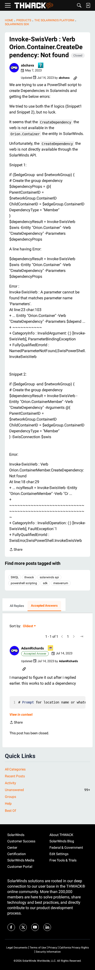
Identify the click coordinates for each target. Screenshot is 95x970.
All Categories (15, 769)
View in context (21, 714)
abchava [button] (27, 65)
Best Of (10, 811)
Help (8, 803)
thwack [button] (29, 577)
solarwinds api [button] (49, 577)
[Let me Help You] (51, 648)
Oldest (28, 626)
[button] (14, 68)
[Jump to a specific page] (82, 636)
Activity (10, 783)
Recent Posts (15, 776)
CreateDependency (55, 122)
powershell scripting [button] (24, 583)
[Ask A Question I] (41, 65)
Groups (10, 797)
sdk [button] (45, 583)
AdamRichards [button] (32, 648)
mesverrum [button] (60, 583)
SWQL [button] (15, 577)
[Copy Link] (75, 78)
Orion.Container (25, 134)
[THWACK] (34, 5)
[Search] (79, 5)
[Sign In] (88, 5)
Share (15, 549)
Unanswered (47, 790)
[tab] (17, 606)
